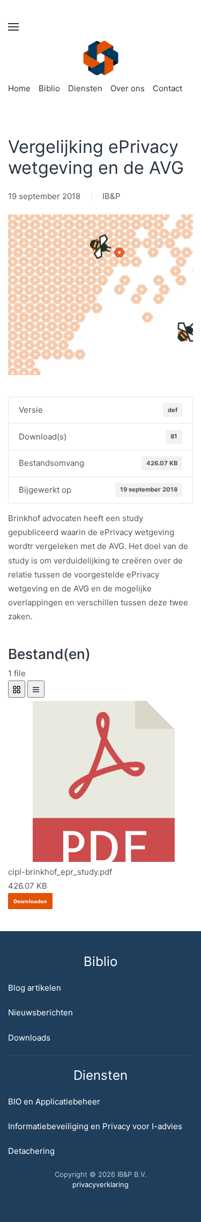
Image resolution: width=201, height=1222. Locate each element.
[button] (13, 27)
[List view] (35, 689)
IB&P (111, 196)
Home (19, 88)
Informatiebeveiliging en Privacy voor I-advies (95, 1126)
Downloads (29, 1038)
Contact (167, 88)
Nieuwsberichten (40, 1012)
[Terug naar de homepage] (100, 58)
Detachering (31, 1151)
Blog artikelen (34, 988)
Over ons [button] (127, 88)
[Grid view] (16, 689)
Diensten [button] (85, 88)
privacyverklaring (100, 1184)
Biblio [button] (49, 88)
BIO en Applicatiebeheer (54, 1101)
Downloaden (30, 901)
